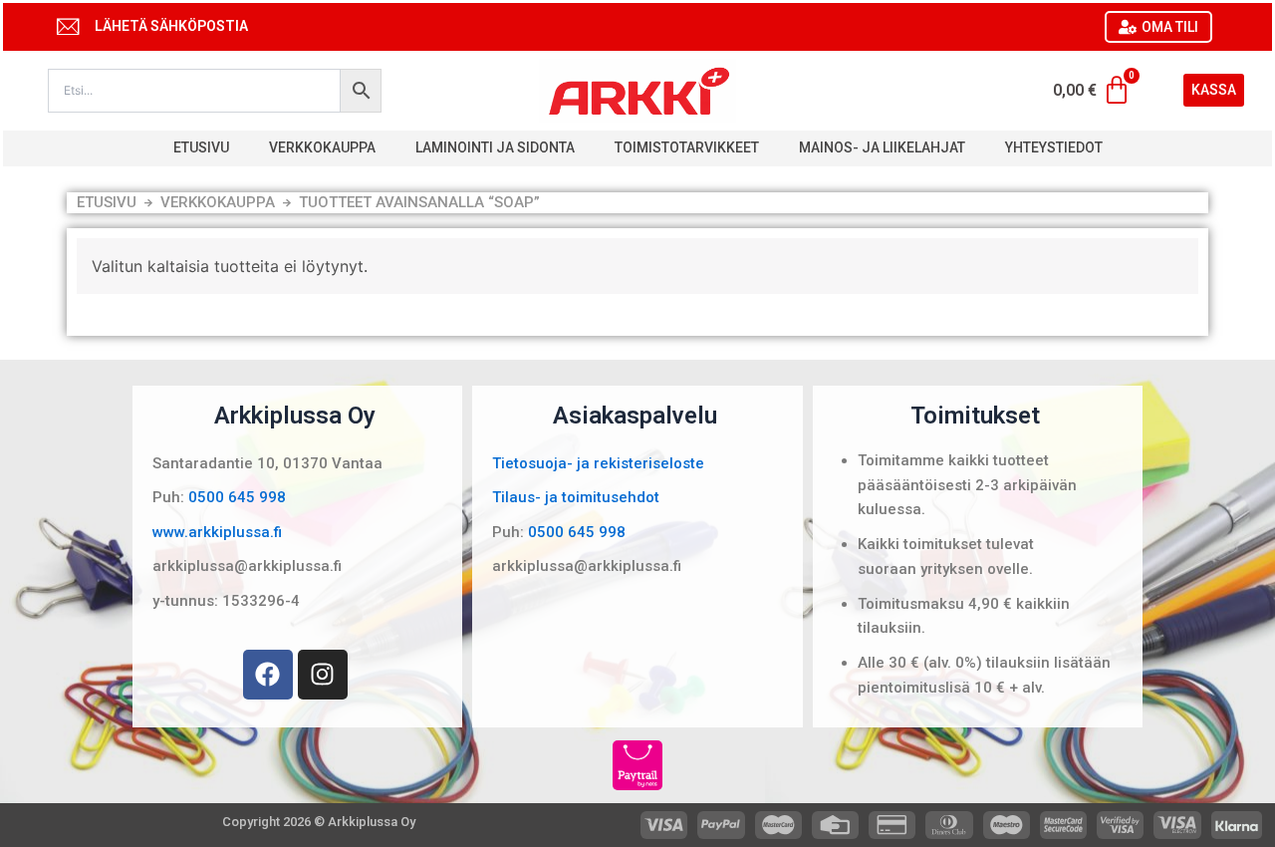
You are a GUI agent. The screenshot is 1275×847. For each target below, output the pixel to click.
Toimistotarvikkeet (687, 147)
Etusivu (201, 147)
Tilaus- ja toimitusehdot (575, 497)
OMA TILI (1170, 27)
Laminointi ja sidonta (495, 147)
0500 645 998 (237, 497)
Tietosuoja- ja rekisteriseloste (598, 463)
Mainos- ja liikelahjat (882, 147)
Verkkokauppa (322, 147)
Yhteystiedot (1054, 147)
